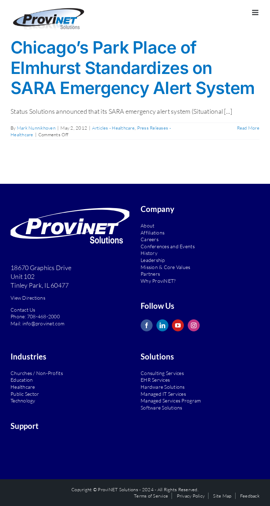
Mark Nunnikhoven (36, 128)
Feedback (249, 496)
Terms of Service (151, 496)
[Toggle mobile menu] (255, 12)
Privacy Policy (191, 496)
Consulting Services (162, 373)
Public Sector (25, 394)
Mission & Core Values (166, 267)
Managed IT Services (163, 394)
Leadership (153, 260)
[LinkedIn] (162, 325)
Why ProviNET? (158, 281)
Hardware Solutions (163, 387)
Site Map (222, 496)
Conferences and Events (168, 246)
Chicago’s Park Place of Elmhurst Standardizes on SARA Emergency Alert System (133, 67)
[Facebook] (147, 325)
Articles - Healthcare (113, 128)
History (149, 253)
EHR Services (155, 380)
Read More (248, 128)
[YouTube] (178, 325)
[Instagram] (194, 325)
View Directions (28, 298)
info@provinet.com (43, 323)
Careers (150, 239)
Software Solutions (161, 408)
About (147, 226)
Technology (23, 401)
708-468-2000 (43, 316)
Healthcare (23, 387)
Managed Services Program (171, 401)
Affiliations (153, 233)
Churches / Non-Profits (37, 373)
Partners (150, 274)
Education (22, 380)
